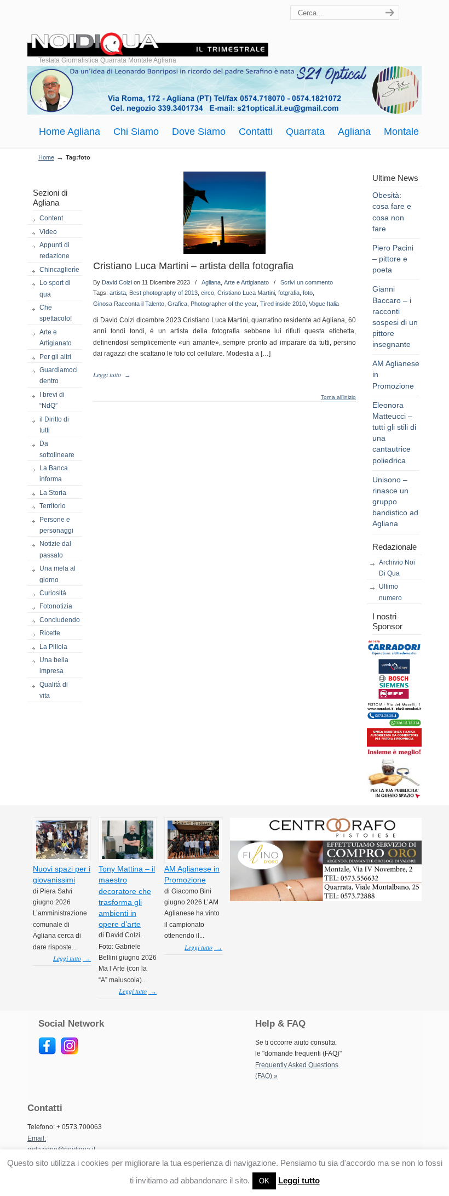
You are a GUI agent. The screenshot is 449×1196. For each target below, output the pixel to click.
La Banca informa (53, 473)
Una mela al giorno (57, 574)
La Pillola (53, 647)
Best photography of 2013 (163, 292)
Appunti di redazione (54, 250)
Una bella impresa (53, 665)
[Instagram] (69, 1052)
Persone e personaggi (56, 525)
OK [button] (264, 1181)
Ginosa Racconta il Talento (128, 303)
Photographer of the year (224, 303)
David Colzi (117, 282)
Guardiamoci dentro (58, 375)
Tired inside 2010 (283, 303)
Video (48, 232)
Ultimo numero (390, 592)
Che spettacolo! (55, 313)
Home (46, 157)
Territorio (52, 506)
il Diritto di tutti (54, 424)
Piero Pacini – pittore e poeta (392, 258)
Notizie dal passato (55, 549)
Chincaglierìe (59, 270)
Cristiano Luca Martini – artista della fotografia (193, 265)
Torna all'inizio (338, 397)
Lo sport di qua (55, 288)
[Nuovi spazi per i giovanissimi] (62, 857)
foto (308, 292)
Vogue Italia (324, 303)
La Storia (52, 493)
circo (207, 292)
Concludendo (59, 620)
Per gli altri (55, 357)
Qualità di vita (53, 690)
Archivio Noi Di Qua (397, 568)
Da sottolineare (56, 449)
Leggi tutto (299, 1180)
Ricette (49, 633)
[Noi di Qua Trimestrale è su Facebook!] (47, 1052)
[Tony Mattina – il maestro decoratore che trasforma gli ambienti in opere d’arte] (127, 857)
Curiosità (52, 593)
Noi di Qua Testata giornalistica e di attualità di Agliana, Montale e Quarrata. (147, 29)
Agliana (211, 282)
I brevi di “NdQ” (52, 400)
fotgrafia (289, 292)
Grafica (177, 303)
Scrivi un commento (306, 282)
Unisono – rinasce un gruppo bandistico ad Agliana (395, 501)
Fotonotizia (55, 606)
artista (118, 292)
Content (51, 218)
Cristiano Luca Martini (246, 292)
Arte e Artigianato (55, 337)
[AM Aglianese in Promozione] (193, 857)
